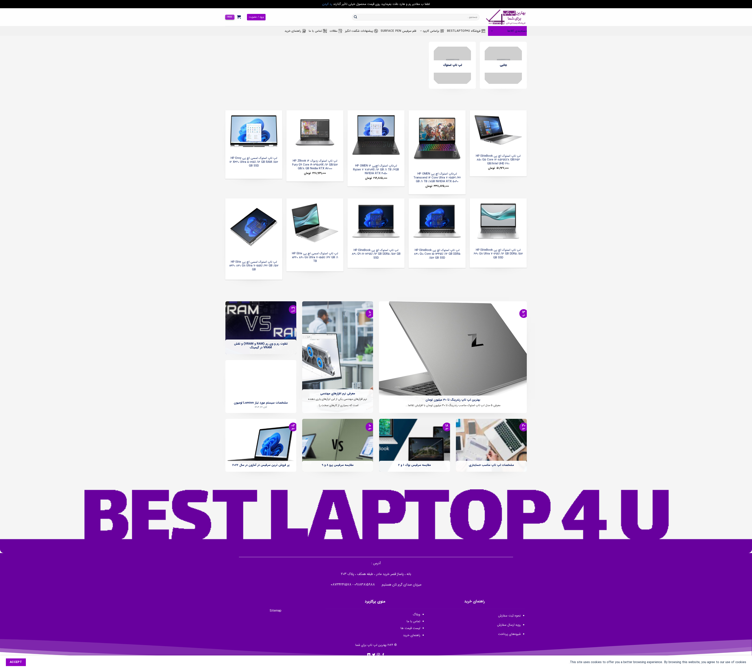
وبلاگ (416, 614)
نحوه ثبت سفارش (509, 615)
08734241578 (341, 584)
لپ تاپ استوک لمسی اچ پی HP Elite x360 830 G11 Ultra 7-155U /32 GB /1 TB (315, 257)
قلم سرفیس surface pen (398, 31)
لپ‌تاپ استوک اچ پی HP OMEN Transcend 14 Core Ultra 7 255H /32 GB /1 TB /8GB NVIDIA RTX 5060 (437, 178)
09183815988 (364, 584)
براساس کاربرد (431, 31)
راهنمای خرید (293, 31)
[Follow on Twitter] (373, 655)
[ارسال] (355, 17)
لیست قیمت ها (410, 628)
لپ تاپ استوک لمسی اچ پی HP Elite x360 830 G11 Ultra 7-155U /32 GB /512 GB (253, 266)
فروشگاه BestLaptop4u (463, 31)
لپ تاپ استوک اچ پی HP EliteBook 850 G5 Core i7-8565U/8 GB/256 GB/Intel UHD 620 (498, 160)
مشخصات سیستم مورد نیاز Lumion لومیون (261, 403)
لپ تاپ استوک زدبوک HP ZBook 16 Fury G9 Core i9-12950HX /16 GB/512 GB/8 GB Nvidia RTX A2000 (315, 165)
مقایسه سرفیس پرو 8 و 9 (337, 465)
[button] (239, 17)
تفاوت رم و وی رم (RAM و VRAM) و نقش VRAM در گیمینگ (261, 346)
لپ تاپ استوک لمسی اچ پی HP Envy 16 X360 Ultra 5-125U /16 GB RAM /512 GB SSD (254, 162)
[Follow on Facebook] (383, 655)
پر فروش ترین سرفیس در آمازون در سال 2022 (260, 465)
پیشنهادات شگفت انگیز (359, 31)
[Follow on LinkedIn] (368, 655)
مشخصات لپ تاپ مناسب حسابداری (491, 465)
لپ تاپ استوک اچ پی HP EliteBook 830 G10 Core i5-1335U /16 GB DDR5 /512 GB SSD (437, 254)
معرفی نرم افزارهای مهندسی (337, 394)
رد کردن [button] (327, 4)
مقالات (333, 31)
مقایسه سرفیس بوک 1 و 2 (414, 465)
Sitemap (275, 610)
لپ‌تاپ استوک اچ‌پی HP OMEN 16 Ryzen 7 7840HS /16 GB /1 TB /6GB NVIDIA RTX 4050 (376, 170)
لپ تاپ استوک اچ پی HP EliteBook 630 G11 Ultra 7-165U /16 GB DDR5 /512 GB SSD (498, 254)
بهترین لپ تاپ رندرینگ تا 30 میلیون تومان (453, 400)
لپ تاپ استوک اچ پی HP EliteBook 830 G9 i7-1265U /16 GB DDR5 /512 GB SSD (376, 254)
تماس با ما (315, 31)
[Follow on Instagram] (378, 655)
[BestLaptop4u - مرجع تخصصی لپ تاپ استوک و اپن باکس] (506, 17)
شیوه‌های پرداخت (509, 634)
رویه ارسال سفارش (509, 624)
